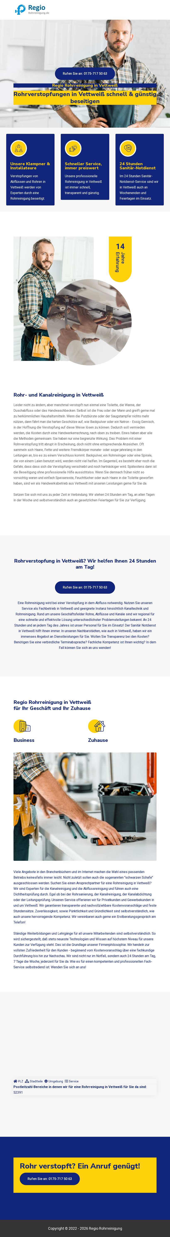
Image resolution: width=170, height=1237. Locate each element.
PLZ (20, 1081)
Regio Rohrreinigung (105, 1228)
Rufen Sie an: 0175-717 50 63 (85, 74)
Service (74, 1081)
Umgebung (56, 1081)
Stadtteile (36, 1081)
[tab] (18, 1081)
